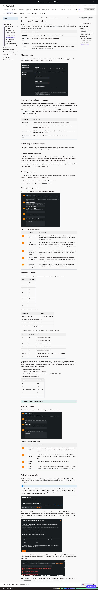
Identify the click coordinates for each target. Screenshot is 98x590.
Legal (4, 584)
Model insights (6, 47)
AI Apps (15, 13)
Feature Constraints (10, 37)
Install (75, 9)
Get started (6, 9)
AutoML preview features (9, 54)
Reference (62, 9)
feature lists (24, 60)
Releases (54, 9)
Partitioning (8, 41)
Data (4, 13)
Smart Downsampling (10, 43)
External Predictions (10, 35)
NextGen (21, 9)
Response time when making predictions (33, 401)
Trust (13, 584)
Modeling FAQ (6, 56)
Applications (29, 9)
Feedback (74, 5)
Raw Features (25, 125)
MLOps (28, 13)
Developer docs (46, 9)
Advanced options (8, 26)
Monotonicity (24, 35)
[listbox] (88, 584)
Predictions (22, 13)
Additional (7, 28)
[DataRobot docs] (8, 6)
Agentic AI (14, 9)
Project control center (8, 59)
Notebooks (34, 13)
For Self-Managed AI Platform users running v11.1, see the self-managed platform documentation (85, 18)
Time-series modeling (8, 52)
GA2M (67, 479)
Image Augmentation (10, 39)
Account (69, 9)
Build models (6, 22)
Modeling (9, 13)
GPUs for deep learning (11, 45)
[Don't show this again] (94, 2)
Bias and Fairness (9, 30)
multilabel (44, 183)
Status (17, 584)
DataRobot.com (91, 5)
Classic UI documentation (27, 17)
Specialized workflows (8, 49)
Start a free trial (67, 5)
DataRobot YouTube (82, 5)
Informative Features (26, 130)
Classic (81, 9)
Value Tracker (6, 58)
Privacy (8, 584)
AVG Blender (58, 149)
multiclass (49, 180)
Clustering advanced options (10, 33)
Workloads (37, 9)
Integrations (42, 13)
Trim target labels (25, 43)
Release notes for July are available (47, 1)
